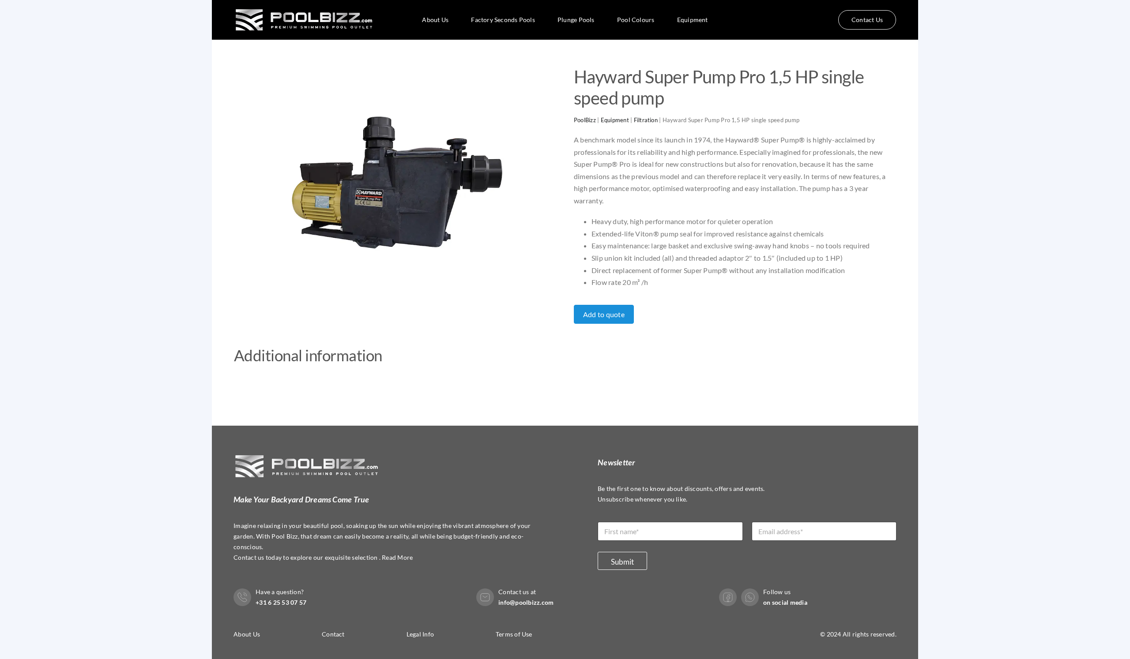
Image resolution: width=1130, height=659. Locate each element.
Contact (333, 634)
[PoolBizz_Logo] (305, 5)
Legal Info (420, 634)
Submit (622, 561)
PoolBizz (585, 120)
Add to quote (604, 314)
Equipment (615, 120)
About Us (247, 634)
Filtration (646, 120)
